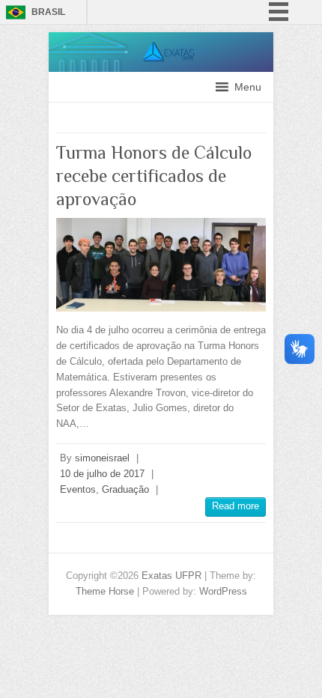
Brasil (48, 12)
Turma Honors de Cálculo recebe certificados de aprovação (154, 175)
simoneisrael (102, 458)
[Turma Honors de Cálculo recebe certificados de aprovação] (161, 265)
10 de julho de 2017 (102, 473)
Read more (235, 506)
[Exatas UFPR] (161, 39)
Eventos (78, 489)
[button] (247, 87)
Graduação (125, 489)
